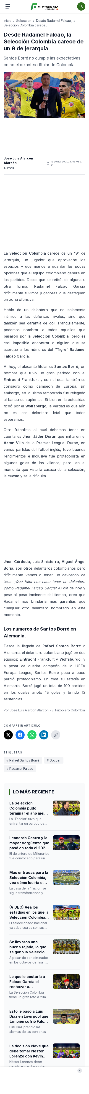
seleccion (23, 21)
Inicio (7, 21)
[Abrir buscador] (81, 6)
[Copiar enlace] (55, 734)
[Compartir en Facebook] (20, 734)
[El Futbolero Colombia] (45, 6)
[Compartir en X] (8, 734)
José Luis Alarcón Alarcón (18, 160)
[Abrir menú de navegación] (8, 6)
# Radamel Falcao (19, 768)
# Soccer (54, 760)
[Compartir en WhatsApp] (32, 734)
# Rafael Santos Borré (22, 760)
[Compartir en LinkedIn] (43, 734)
